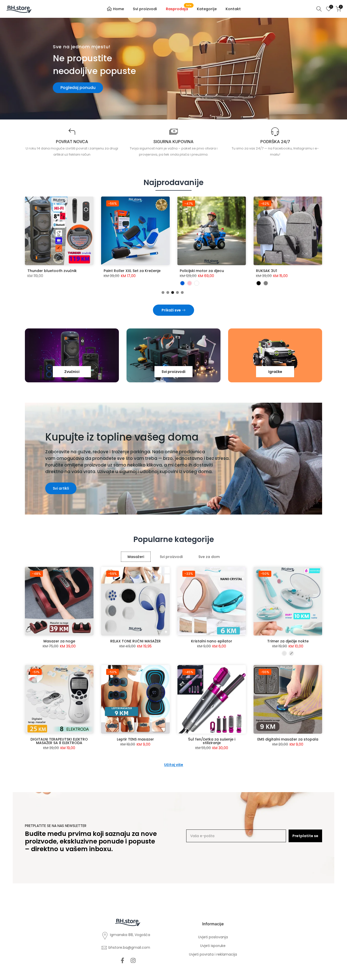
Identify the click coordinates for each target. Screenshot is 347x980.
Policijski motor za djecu (202, 270)
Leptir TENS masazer (135, 739)
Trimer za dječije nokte (288, 641)
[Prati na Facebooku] (122, 960)
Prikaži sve (171, 310)
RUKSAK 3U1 (266, 270)
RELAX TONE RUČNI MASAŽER (135, 641)
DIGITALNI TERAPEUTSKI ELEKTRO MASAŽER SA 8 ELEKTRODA (59, 741)
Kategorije (207, 8)
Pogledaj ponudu (78, 88)
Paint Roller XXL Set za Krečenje (132, 270)
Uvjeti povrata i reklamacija (213, 954)
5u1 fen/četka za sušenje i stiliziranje (211, 741)
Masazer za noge (59, 641)
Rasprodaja (179, 8)
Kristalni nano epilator (211, 641)
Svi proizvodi (145, 8)
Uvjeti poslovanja (213, 937)
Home (118, 8)
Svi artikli (61, 488)
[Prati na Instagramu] (133, 960)
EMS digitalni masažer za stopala (287, 739)
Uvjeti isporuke (213, 945)
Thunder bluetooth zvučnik (52, 270)
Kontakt (233, 8)
